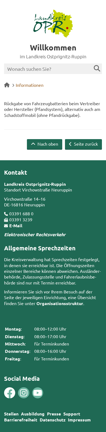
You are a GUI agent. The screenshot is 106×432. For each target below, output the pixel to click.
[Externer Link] (9, 393)
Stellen (11, 414)
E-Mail (15, 225)
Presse (54, 414)
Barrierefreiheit (20, 420)
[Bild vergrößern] (16, 392)
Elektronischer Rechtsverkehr (35, 234)
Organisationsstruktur (59, 303)
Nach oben (47, 143)
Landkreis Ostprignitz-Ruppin (35, 184)
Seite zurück (85, 143)
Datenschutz (53, 420)
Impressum (79, 420)
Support (71, 414)
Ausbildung (33, 414)
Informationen (29, 85)
